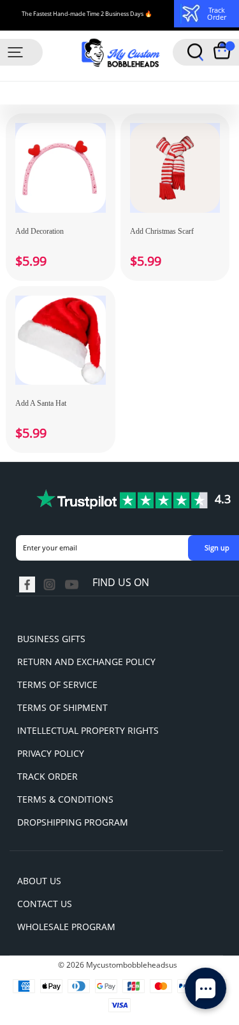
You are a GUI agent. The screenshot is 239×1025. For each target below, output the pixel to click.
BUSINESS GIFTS (51, 639)
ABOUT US (39, 881)
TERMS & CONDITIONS (65, 799)
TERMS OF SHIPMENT (62, 707)
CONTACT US (44, 904)
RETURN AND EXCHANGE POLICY (86, 662)
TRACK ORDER (47, 776)
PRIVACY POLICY (50, 753)
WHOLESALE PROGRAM (66, 927)
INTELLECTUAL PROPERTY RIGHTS (88, 730)
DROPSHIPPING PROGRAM (72, 822)
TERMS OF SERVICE (57, 684)
